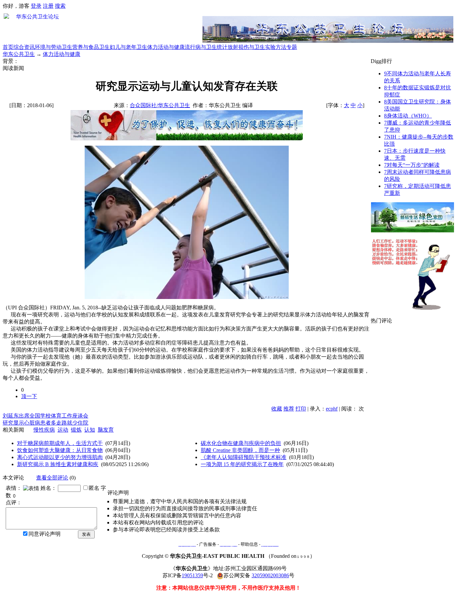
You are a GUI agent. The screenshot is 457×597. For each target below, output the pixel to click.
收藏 (276, 409)
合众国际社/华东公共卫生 (160, 105)
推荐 (288, 409)
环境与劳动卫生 (53, 47)
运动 (63, 430)
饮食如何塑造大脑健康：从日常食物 (60, 450)
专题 (291, 47)
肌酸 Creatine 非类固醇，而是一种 (240, 450)
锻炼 (76, 430)
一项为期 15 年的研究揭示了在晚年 (242, 464)
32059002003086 (270, 575)
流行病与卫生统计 (206, 47)
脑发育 (106, 430)
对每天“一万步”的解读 (412, 165)
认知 (89, 430)
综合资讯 (24, 47)
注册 (48, 6)
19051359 (192, 575)
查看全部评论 (52, 477)
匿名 (94, 488)
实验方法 (275, 47)
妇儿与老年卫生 (128, 47)
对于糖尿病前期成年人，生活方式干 (60, 443)
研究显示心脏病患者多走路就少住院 (45, 423)
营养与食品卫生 (91, 47)
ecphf (332, 409)
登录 (36, 6)
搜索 (60, 6)
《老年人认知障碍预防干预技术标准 (243, 457)
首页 (8, 47)
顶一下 (29, 396)
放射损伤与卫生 (246, 47)
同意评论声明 (44, 534)
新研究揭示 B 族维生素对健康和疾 (57, 464)
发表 (86, 534)
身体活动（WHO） (408, 116)
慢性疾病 (44, 430)
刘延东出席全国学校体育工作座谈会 (45, 416)
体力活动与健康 (166, 47)
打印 (300, 409)
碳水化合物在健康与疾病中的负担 (241, 443)
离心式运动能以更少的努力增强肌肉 (60, 457)
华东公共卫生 (19, 54)
